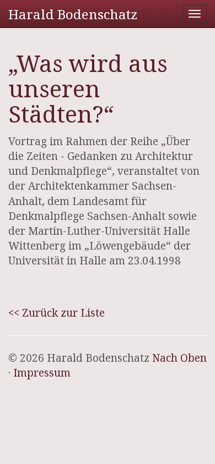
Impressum (42, 373)
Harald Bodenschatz (72, 14)
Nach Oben (179, 358)
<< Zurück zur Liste (56, 313)
